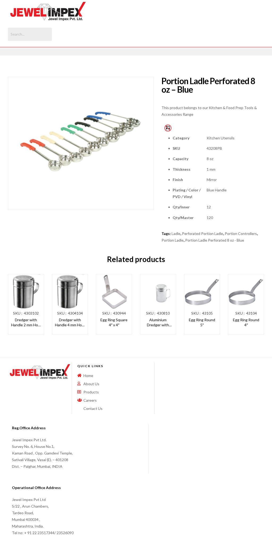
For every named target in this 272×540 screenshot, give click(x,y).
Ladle (176, 233)
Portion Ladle (173, 240)
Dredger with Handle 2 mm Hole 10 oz (26, 323)
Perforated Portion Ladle (202, 233)
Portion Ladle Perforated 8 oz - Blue (214, 240)
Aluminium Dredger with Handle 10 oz (158, 323)
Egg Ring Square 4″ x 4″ (114, 322)
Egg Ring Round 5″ (202, 322)
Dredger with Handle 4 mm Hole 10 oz (70, 323)
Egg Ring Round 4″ (246, 322)
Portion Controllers (241, 233)
